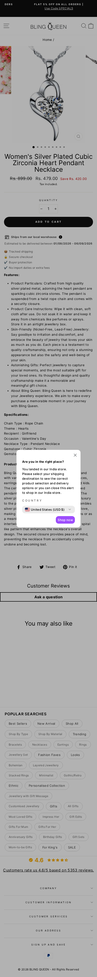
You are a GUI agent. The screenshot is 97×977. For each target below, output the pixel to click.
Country (32, 500)
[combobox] (45, 509)
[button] (75, 456)
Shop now (65, 520)
